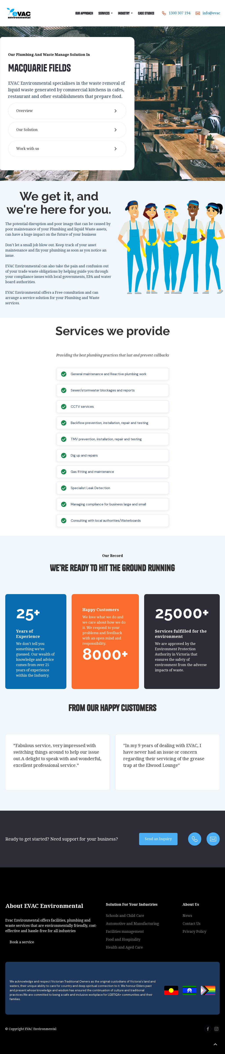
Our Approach (84, 13)
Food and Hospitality (123, 939)
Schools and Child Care (125, 916)
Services (104, 13)
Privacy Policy (194, 931)
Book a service (22, 942)
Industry (124, 13)
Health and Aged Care (124, 947)
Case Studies (146, 13)
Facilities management (125, 931)
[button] (105, 13)
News (187, 916)
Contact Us (191, 924)
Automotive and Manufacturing (132, 924)
